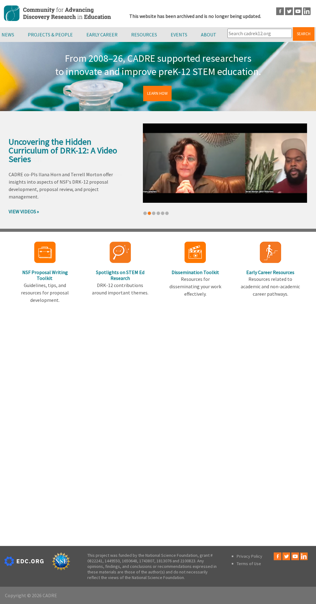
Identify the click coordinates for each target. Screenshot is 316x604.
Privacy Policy (249, 556)
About (208, 34)
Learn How (157, 93)
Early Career (102, 34)
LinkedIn (307, 11)
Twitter (289, 11)
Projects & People (50, 34)
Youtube (298, 11)
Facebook (280, 11)
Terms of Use (249, 563)
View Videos (22, 211)
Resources (144, 34)
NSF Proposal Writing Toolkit (45, 275)
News (8, 34)
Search (303, 33)
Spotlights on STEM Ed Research (120, 275)
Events (179, 34)
